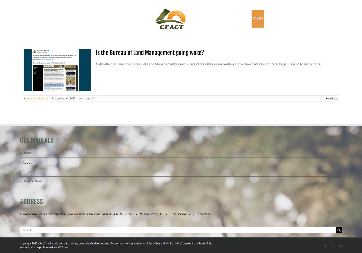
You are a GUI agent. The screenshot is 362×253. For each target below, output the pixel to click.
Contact (28, 172)
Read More (332, 98)
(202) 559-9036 (199, 214)
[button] (268, 19)
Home (27, 153)
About (27, 162)
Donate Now (32, 181)
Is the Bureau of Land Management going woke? (150, 52)
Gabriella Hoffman (37, 98)
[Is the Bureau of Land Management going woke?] (57, 70)
